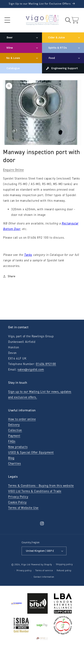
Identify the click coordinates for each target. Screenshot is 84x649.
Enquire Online (13, 170)
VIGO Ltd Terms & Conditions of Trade (34, 491)
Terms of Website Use (23, 508)
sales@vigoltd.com (31, 369)
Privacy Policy (18, 497)
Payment (14, 436)
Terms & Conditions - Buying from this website (41, 486)
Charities (14, 463)
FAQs (11, 441)
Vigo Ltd (25, 564)
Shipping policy (64, 564)
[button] (7, 20)
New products (18, 447)
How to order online (22, 419)
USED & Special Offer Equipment (31, 452)
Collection (15, 430)
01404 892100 (46, 364)
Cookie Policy (17, 502)
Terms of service (44, 570)
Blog (11, 458)
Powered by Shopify (41, 564)
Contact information (44, 576)
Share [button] (11, 276)
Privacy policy (24, 570)
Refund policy (64, 570)
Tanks (28, 255)
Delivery (14, 425)
